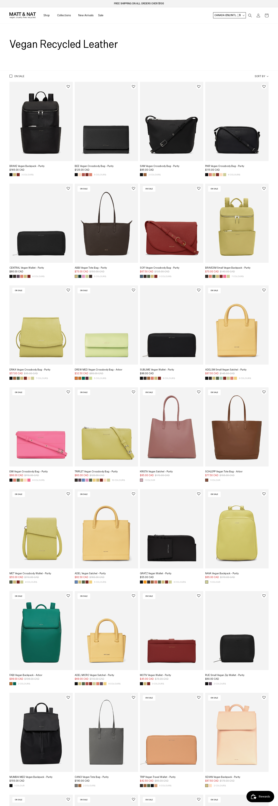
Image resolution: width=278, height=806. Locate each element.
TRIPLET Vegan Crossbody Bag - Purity (96, 471)
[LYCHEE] (83, 174)
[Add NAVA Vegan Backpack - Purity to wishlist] (264, 493)
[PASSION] (18, 174)
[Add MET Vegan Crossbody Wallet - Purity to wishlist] (68, 493)
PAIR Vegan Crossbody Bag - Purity (224, 166)
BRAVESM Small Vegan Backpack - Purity (227, 268)
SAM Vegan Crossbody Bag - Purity (159, 166)
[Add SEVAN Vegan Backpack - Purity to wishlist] (264, 697)
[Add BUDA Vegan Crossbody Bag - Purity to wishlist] (198, 799)
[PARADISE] (221, 378)
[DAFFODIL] (14, 174)
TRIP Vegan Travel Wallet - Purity (157, 777)
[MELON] (155, 785)
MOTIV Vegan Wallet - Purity (155, 675)
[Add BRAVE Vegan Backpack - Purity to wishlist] (68, 86)
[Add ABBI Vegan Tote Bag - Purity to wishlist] (133, 188)
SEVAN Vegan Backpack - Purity (222, 777)
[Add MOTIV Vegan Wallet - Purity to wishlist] (198, 595)
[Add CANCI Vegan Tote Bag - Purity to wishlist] (133, 697)
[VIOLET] (18, 276)
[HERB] (148, 276)
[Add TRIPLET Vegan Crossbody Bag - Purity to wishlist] (133, 391)
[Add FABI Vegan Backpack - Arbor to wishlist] (68, 595)
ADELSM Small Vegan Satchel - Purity (225, 369)
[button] (250, 15)
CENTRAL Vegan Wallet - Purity (26, 268)
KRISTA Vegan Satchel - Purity (156, 471)
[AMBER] (145, 174)
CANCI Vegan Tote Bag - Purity (92, 777)
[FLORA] (83, 276)
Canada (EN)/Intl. (227, 15)
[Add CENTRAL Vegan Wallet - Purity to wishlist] (68, 188)
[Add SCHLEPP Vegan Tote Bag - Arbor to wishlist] (264, 391)
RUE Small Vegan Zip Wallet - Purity (224, 675)
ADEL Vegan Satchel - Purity (90, 573)
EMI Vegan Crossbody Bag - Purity (28, 471)
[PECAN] (206, 480)
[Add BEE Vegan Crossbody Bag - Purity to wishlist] (133, 86)
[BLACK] (10, 174)
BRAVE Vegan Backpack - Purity (26, 166)
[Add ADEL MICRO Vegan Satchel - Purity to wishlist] (133, 595)
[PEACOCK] (83, 378)
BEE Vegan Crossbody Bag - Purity (94, 166)
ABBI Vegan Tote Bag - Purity (91, 268)
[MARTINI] (90, 378)
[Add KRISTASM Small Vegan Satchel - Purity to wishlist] (133, 799)
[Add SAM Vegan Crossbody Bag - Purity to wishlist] (198, 86)
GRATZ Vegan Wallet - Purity (155, 573)
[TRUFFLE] (90, 276)
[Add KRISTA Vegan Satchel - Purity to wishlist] (198, 391)
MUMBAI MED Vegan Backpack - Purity (30, 777)
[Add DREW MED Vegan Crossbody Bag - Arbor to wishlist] (133, 290)
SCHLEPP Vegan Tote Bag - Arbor (224, 471)
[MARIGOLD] (79, 378)
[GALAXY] (141, 276)
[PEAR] (224, 174)
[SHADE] (76, 785)
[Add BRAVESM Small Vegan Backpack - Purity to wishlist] (264, 188)
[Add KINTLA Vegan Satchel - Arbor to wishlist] (68, 799)
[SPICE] (76, 378)
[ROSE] (141, 480)
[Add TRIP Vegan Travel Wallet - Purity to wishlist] (198, 697)
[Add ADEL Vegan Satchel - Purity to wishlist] (133, 493)
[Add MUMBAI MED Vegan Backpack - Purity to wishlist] (68, 697)
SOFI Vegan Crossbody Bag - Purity (159, 268)
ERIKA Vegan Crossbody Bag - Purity (29, 369)
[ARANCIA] (145, 582)
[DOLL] (79, 174)
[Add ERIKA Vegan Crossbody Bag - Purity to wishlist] (68, 290)
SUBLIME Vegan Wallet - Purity (157, 369)
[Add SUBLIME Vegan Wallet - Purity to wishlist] (198, 290)
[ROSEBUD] (224, 276)
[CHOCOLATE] (14, 276)
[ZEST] (235, 378)
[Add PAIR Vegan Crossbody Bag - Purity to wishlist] (264, 86)
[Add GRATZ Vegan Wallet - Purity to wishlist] (198, 493)
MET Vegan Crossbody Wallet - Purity (30, 573)
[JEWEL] (87, 378)
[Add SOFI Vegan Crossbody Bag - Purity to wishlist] (198, 188)
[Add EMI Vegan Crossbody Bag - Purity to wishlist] (68, 391)
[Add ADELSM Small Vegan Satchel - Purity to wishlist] (264, 290)
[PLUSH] (90, 174)
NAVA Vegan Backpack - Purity (222, 573)
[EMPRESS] (79, 276)
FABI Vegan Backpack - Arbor (25, 675)
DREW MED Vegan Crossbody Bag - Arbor (98, 369)
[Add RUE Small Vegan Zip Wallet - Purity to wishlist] (264, 595)
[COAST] (83, 480)
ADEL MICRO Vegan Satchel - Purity (94, 675)
